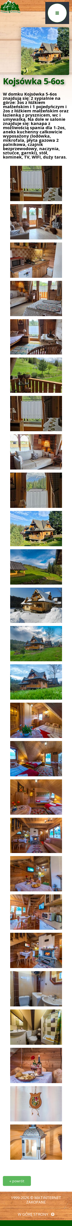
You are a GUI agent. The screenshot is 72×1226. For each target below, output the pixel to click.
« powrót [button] (16, 1181)
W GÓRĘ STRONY (33, 1214)
